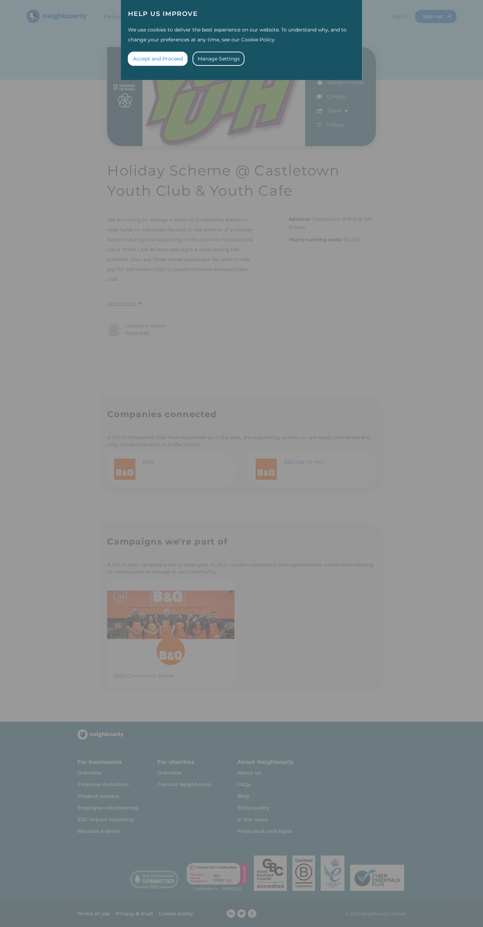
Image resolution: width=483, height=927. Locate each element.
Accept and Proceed (158, 59)
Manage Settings (219, 59)
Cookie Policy (258, 39)
